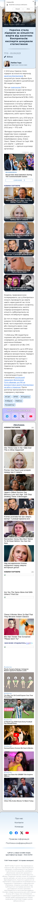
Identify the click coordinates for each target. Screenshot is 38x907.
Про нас (19, 818)
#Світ (7, 397)
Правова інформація (19, 839)
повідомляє (16, 87)
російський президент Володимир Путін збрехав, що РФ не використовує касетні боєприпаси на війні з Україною (19, 382)
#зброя (8, 401)
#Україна (25, 397)
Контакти (19, 822)
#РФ (15, 397)
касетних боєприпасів (13, 76)
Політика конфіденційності (19, 843)
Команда (19, 826)
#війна (18, 401)
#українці (9, 405)
